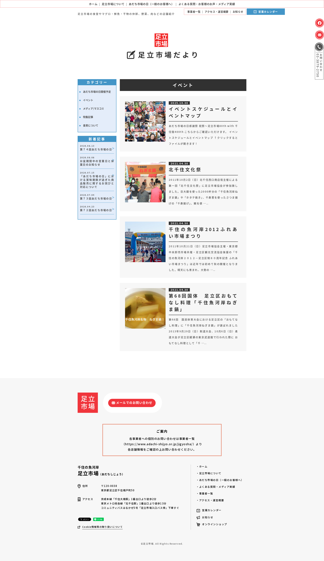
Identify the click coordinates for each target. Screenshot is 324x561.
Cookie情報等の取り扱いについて (102, 526)
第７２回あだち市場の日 (96, 208)
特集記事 (88, 117)
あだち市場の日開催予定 (97, 91)
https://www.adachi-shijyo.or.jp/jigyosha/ (159, 444)
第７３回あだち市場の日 (96, 196)
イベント (88, 100)
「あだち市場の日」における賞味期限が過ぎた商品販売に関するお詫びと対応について (97, 180)
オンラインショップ (214, 524)
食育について (90, 125)
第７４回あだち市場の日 (96, 147)
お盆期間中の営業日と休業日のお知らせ (97, 161)
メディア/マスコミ (93, 108)
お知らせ (207, 517)
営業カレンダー (268, 11)
